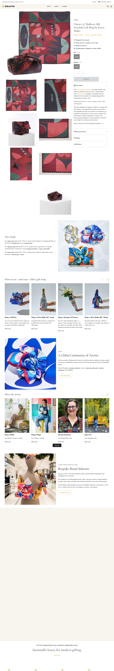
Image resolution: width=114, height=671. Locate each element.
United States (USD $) (106, 2)
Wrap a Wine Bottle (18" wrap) (42, 317)
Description (79, 85)
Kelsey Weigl (36, 435)
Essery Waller (80, 94)
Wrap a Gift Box (10, 317)
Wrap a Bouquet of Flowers (68, 317)
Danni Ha (88, 435)
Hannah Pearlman (64, 435)
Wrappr (76, 20)
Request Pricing (64, 492)
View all (57, 445)
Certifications (77, 144)
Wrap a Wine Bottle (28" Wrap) (96, 317)
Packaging (77, 138)
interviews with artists (91, 368)
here (102, 123)
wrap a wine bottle (44, 249)
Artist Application (65, 375)
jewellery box (15, 243)
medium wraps (11, 247)
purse (22, 254)
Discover (57, 655)
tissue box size (28, 243)
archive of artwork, (75, 368)
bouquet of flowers (32, 249)
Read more (8, 329)
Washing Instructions (80, 132)
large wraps (10, 252)
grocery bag (15, 254)
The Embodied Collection (84, 89)
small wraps (10, 241)
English (94, 2)
